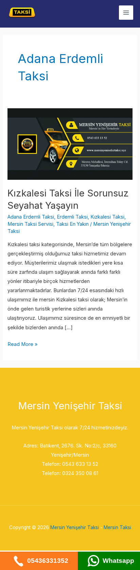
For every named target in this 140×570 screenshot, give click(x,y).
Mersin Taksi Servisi (30, 224)
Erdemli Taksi (72, 217)
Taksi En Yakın (72, 224)
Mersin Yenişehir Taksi (74, 527)
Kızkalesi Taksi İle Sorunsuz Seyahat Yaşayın (68, 199)
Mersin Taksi (117, 527)
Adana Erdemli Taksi (30, 217)
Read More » (22, 343)
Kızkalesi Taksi (107, 217)
